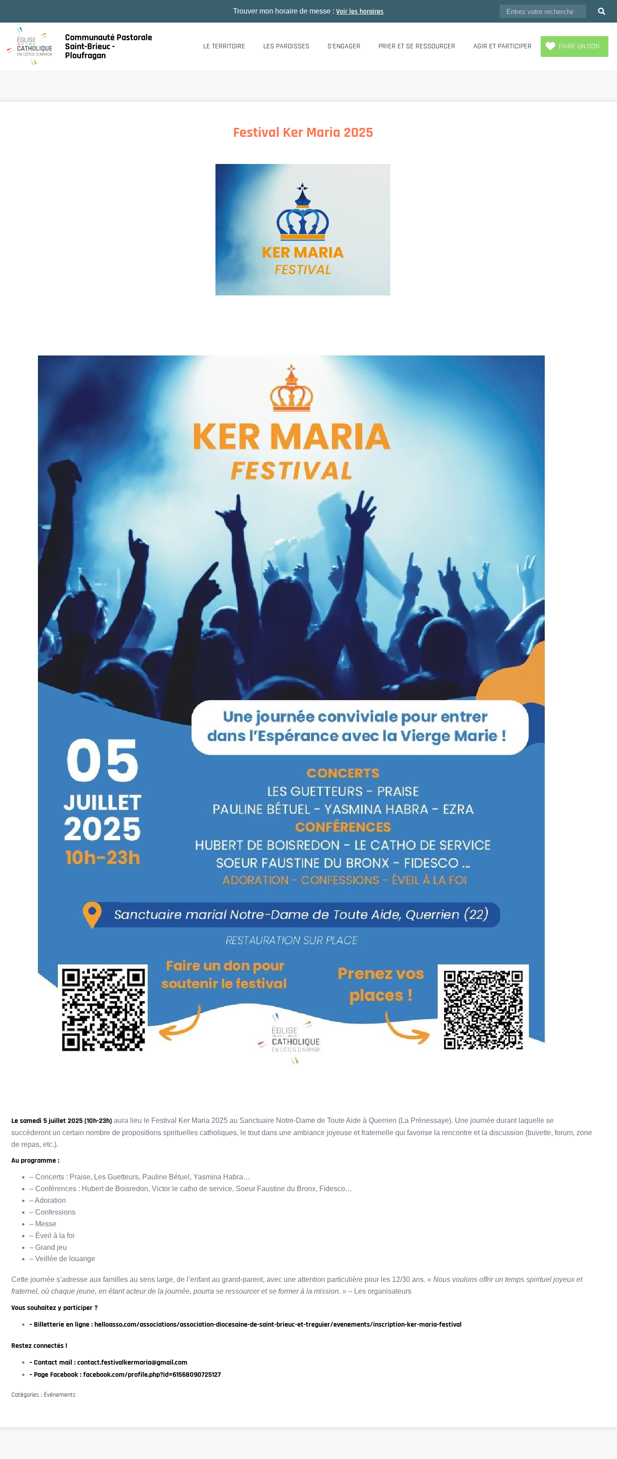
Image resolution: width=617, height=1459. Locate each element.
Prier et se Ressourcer (417, 46)
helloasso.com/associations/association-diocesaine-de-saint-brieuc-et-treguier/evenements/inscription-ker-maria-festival (278, 1324)
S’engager (343, 46)
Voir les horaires (359, 11)
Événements (59, 1395)
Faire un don (579, 46)
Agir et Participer (502, 46)
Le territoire (224, 46)
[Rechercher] (601, 11)
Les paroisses (286, 46)
